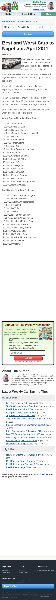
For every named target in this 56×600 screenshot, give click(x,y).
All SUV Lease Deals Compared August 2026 (27, 419)
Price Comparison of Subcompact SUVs (24, 431)
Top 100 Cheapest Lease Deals (20, 415)
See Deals (28, 34)
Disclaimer (5, 570)
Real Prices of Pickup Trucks (19, 461)
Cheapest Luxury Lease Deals (20, 412)
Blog (48, 14)
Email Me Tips (10, 586)
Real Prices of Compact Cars (19, 444)
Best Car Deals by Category (19, 403)
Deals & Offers (28, 14)
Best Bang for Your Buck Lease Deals (23, 437)
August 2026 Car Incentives (45, 570)
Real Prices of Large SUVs (18, 467)
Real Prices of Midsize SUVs (19, 409)
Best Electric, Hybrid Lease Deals (21, 440)
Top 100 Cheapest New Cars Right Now (24, 406)
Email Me (43, 474)
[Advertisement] (28, 288)
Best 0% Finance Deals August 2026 (23, 434)
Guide (8, 14)
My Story (22, 570)
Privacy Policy (6, 572)
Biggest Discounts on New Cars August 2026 (27, 425)
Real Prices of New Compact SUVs (22, 464)
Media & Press (23, 572)
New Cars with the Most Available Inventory (26, 455)
